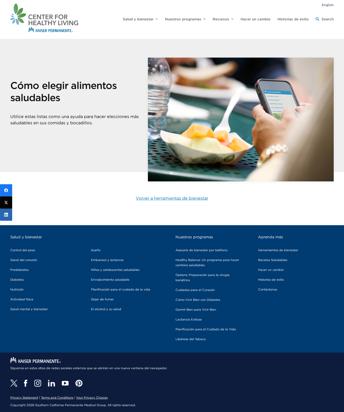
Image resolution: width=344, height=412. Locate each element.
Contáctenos (267, 289)
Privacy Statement (24, 397)
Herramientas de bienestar (278, 250)
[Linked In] (51, 383)
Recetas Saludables (272, 260)
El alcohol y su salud (106, 309)
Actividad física (21, 299)
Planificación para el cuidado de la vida (120, 289)
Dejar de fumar (102, 299)
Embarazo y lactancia (107, 260)
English (328, 5)
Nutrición (17, 289)
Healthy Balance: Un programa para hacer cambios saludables (207, 263)
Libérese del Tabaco (191, 339)
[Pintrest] (78, 383)
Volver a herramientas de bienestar (172, 198)
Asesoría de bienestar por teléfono (201, 250)
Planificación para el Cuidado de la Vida (206, 329)
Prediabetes (19, 270)
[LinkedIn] (6, 215)
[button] (324, 19)
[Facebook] (25, 383)
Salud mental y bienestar (29, 309)
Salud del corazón (23, 260)
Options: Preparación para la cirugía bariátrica (203, 278)
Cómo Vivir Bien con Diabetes (198, 300)
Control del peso (22, 250)
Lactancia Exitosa (189, 319)
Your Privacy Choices (92, 397)
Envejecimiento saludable (110, 279)
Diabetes (17, 279)
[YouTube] (65, 383)
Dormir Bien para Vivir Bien (196, 309)
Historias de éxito (271, 279)
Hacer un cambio (271, 270)
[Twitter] (13, 383)
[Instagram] (37, 383)
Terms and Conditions (57, 397)
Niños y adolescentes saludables (115, 270)
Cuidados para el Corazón (195, 290)
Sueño (95, 250)
